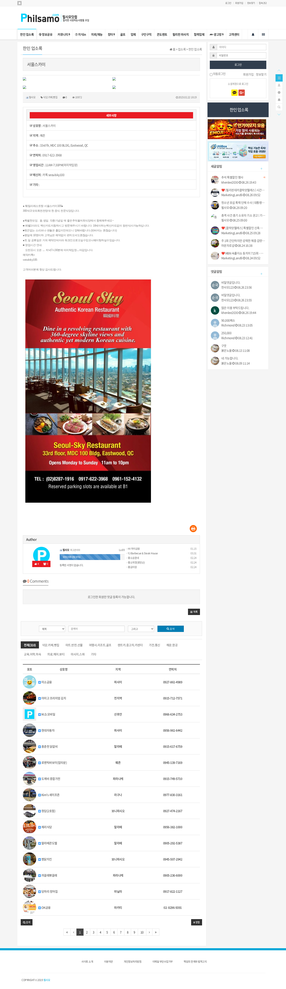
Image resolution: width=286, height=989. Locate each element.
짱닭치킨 (46, 859)
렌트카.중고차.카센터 (130, 645)
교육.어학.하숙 (32, 654)
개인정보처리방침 (132, 961)
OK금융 (46, 907)
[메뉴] (279, 77)
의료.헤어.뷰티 (55, 654)
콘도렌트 (162, 34)
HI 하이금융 (134, 549)
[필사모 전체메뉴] (263, 34)
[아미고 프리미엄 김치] (29, 698)
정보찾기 (251, 3)
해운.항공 (172, 645)
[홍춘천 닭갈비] (29, 746)
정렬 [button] (197, 922)
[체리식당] (29, 826)
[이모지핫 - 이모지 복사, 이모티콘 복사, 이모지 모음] (237, 129)
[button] (194, 612)
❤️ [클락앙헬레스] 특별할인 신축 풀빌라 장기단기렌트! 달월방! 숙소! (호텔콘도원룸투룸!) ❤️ (243, 227)
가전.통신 (154, 645)
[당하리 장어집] (29, 891)
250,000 (226, 332)
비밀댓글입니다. (230, 282)
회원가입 (239, 3)
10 (142, 932)
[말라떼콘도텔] (29, 842)
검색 (172, 628)
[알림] (279, 99)
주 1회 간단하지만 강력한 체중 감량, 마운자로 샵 (243, 240)
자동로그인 (219, 74)
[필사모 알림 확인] (253, 34)
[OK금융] (29, 907)
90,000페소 (228, 320)
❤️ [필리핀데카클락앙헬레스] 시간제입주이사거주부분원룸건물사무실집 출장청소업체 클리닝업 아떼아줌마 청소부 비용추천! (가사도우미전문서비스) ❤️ (243, 190)
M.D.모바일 (48, 714)
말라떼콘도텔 (49, 843)
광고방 (217, 34)
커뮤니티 (63, 34)
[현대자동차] (29, 730)
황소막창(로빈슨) (136, 562)
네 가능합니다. (229, 358)
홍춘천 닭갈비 (49, 746)
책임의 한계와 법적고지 (195, 961)
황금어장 (132, 567)
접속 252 (263, 3)
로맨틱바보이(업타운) (54, 762)
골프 (122, 34)
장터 (111, 34)
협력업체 (199, 34)
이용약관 (108, 961)
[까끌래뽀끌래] (29, 875)
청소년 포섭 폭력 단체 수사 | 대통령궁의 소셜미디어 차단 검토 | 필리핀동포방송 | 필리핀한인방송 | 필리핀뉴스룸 (243, 202)
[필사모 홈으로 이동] (59, 17)
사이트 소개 (87, 961)
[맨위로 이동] (278, 70)
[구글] (241, 93)
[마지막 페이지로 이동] (155, 932)
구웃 (224, 345)
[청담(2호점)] (29, 810)
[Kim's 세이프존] (29, 794)
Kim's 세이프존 (50, 794)
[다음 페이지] (149, 932)
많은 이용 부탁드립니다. (235, 307)
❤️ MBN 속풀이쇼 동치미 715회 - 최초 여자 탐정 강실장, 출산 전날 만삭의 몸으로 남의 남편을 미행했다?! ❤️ (243, 253)
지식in (82, 34)
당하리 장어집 (49, 891)
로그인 (228, 3)
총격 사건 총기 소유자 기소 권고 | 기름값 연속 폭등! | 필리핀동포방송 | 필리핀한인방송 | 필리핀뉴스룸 (243, 215)
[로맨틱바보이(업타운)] (29, 762)
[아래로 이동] (278, 114)
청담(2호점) (48, 810)
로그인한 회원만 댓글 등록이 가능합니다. (111, 597)
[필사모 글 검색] (279, 107)
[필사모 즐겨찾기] (19, 3)
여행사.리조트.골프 (100, 645)
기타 (93, 654)
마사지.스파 (78, 654)
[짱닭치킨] (29, 859)
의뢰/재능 (97, 34)
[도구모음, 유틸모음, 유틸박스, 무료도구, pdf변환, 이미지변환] (238, 151)
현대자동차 (47, 730)
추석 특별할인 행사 (243, 177)
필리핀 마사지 (181, 34)
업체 (133, 34)
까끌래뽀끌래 (49, 875)
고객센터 (234, 34)
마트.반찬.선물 (74, 645)
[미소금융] (29, 681)
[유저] (279, 85)
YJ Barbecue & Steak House (143, 553)
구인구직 (146, 34)
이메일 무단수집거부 (162, 961)
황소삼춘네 (133, 558)
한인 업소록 (27, 34)
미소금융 (46, 682)
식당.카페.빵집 (50, 645)
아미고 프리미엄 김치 (53, 698)
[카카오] (234, 93)
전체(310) (30, 645)
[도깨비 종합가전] (29, 778)
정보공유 (47, 34)
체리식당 (46, 827)
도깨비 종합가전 (50, 778)
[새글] (279, 92)
